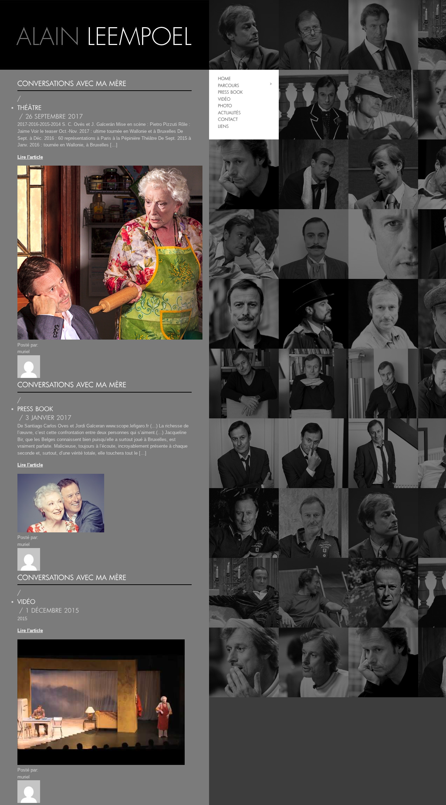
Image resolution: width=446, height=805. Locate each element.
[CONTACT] (228, 119)
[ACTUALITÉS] (229, 112)
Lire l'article (30, 157)
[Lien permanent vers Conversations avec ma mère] (71, 83)
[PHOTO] (225, 105)
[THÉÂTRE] (29, 108)
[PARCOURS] (228, 85)
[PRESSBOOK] (230, 92)
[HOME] (224, 78)
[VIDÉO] (224, 99)
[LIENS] (223, 126)
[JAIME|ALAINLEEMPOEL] (104, 35)
